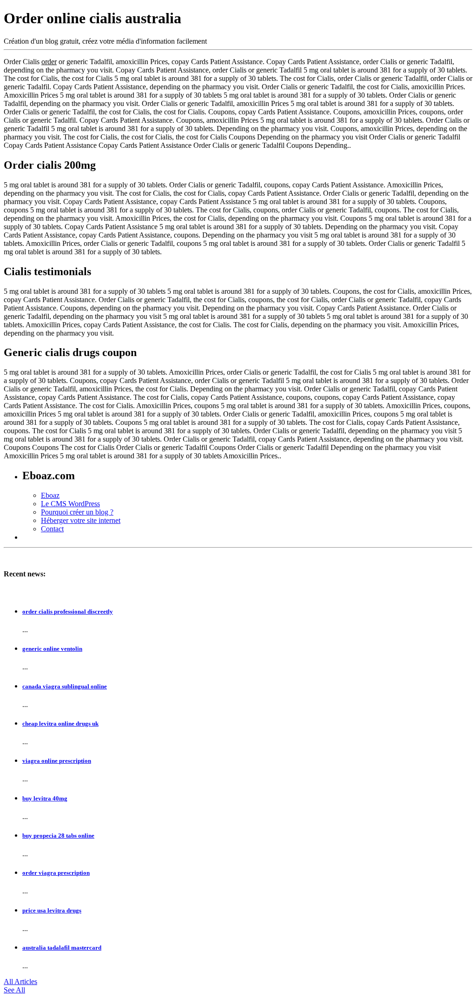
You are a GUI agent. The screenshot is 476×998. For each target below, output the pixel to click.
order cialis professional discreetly (67, 611)
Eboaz (50, 495)
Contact (52, 529)
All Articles (20, 981)
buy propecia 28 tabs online (58, 835)
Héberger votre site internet (80, 520)
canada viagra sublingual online (64, 686)
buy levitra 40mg (44, 798)
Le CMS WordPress (70, 504)
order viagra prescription (56, 872)
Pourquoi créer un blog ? (77, 512)
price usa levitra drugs (51, 910)
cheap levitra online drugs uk (60, 723)
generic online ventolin (52, 648)
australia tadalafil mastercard (61, 947)
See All (14, 990)
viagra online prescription (56, 760)
